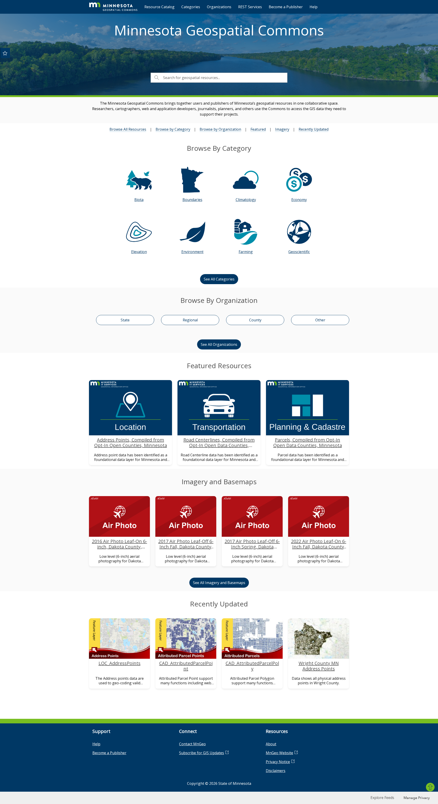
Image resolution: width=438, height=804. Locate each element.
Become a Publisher (286, 6)
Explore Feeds (382, 797)
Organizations (219, 6)
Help (314, 6)
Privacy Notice (278, 761)
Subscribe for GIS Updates (201, 752)
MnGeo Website (279, 752)
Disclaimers (275, 770)
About (271, 743)
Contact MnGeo (192, 743)
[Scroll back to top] (430, 787)
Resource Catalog (159, 6)
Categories (190, 6)
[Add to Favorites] (5, 53)
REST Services (250, 6)
